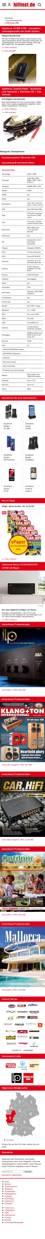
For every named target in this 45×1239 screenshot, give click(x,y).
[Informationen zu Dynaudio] (22, 1012)
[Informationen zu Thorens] (23, 1043)
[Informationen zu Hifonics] (31, 1024)
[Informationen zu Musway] (34, 1031)
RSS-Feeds (9, 1198)
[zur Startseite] (24, 4)
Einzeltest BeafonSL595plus (29, 457)
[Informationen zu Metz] (22, 1032)
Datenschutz (10, 1215)
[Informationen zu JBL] (40, 1025)
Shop (7, 1181)
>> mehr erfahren (9, 559)
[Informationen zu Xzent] (17, 1050)
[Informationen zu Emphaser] (34, 1012)
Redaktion (9, 1189)
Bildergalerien (10, 1194)
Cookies (8, 1217)
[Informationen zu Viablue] (34, 1045)
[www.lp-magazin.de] (17, 1082)
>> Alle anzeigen (9, 51)
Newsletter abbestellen (12, 1175)
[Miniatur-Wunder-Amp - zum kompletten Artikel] (22, 69)
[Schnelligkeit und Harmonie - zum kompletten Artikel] (22, 130)
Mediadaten (10, 1210)
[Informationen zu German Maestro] (33, 1017)
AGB (7, 1212)
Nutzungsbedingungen (14, 1222)
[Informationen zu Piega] (22, 1037)
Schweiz (9, 1140)
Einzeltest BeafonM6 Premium (9, 457)
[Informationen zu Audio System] (21, 1006)
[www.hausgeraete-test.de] (22, 1070)
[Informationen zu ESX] (10, 1018)
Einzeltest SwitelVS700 (29, 426)
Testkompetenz (11, 1186)
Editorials (8, 1203)
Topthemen (9, 1201)
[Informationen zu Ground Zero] (7, 1024)
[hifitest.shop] (28, 1082)
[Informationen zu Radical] (34, 1038)
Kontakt (8, 1220)
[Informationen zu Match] (11, 1031)
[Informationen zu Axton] (33, 1005)
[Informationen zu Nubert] (11, 1038)
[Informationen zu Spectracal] (11, 1043)
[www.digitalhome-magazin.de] (11, 1070)
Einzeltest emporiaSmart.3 (29, 488)
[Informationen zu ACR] (11, 1006)
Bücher (8, 1184)
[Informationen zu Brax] (11, 1012)
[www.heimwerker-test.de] (34, 1070)
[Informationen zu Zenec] (28, 1050)
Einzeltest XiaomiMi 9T (8, 488)
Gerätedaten (10, 1191)
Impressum (9, 1208)
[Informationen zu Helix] (19, 1024)
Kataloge (8, 1196)
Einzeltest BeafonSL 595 (8, 426)
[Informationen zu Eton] (21, 1017)
